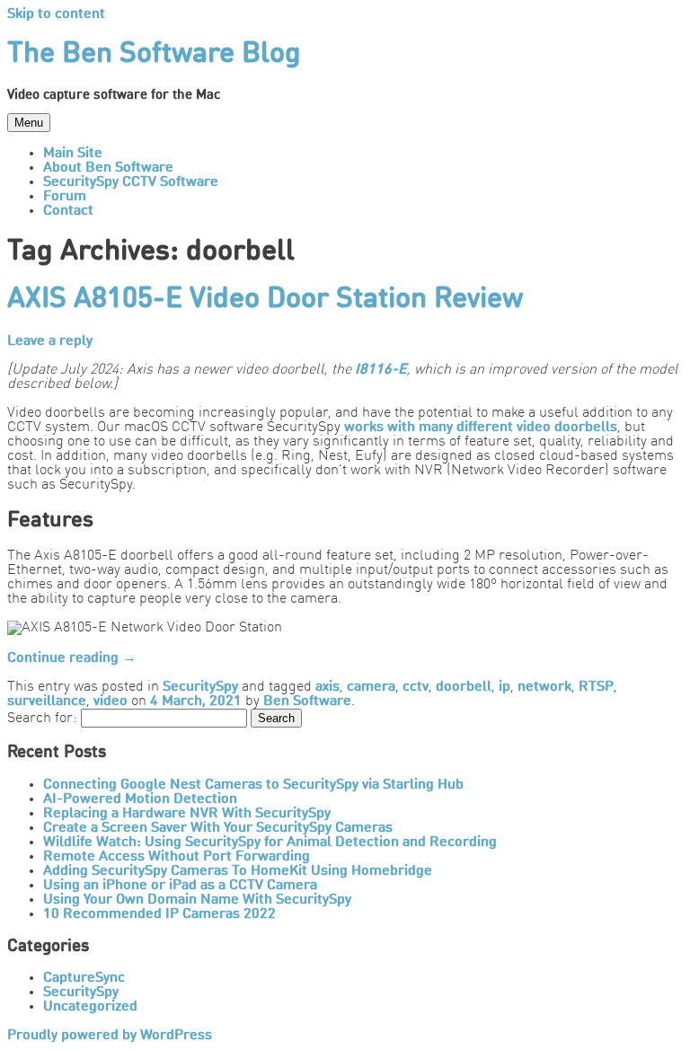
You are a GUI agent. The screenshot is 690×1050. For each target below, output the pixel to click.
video (110, 701)
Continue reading (72, 658)
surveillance (46, 701)
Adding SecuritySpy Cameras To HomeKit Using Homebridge (237, 871)
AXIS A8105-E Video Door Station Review (265, 300)
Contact (68, 211)
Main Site (72, 153)
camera (371, 687)
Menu (28, 122)
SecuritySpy (200, 687)
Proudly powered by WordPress (109, 1035)
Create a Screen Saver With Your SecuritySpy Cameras (218, 828)
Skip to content (56, 14)
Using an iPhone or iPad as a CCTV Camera (180, 885)
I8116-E (381, 370)
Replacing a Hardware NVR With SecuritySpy (187, 814)
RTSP (596, 687)
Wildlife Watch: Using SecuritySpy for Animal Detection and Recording (270, 842)
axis (327, 687)
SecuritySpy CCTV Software (130, 182)
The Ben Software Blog (154, 54)
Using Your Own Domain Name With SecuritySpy (197, 900)
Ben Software (307, 701)
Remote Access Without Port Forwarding (176, 857)
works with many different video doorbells (480, 427)
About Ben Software (108, 168)
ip (504, 687)
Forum (64, 197)
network (544, 687)
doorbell (463, 687)
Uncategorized (90, 1007)
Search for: (42, 718)
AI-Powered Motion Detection (140, 799)
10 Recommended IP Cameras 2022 (159, 914)
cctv (415, 687)
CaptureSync (84, 978)
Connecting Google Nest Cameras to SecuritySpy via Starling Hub (253, 785)
